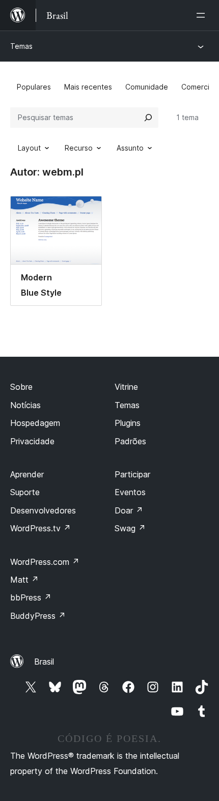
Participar (132, 474)
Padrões (130, 441)
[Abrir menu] (202, 15)
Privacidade (32, 441)
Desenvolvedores (43, 510)
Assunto (130, 148)
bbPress (30, 597)
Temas (21, 46)
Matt (24, 580)
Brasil (44, 661)
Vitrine (126, 387)
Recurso (79, 148)
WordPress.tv (40, 528)
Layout (29, 148)
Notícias (25, 405)
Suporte (25, 492)
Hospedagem (35, 423)
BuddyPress (38, 616)
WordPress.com (44, 562)
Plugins (128, 423)
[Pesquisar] (148, 117)
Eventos (130, 492)
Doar (129, 510)
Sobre (21, 387)
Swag (130, 528)
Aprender (27, 474)
